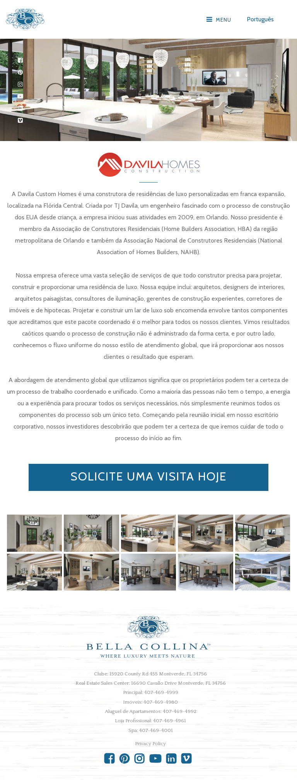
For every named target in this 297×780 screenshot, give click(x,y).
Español (263, 60)
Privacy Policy (150, 743)
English (262, 36)
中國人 (262, 83)
